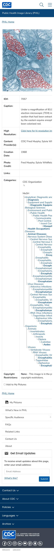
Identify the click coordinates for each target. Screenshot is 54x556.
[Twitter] (9, 543)
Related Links (12, 431)
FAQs (8, 424)
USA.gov (16, 550)
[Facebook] (4, 543)
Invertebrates (37, 331)
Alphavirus (44, 363)
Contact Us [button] (9, 490)
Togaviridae (42, 360)
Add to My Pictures (16, 384)
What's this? (11, 478)
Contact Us (11, 438)
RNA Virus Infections (41, 313)
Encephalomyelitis (42, 276)
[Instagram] (14, 543)
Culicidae (46, 341)
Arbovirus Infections (41, 286)
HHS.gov (6, 550)
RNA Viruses (40, 352)
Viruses (32, 347)
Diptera (42, 339)
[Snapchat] (35, 543)
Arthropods (39, 334)
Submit (44, 478)
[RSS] (40, 543)
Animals (32, 328)
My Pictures (15, 402)
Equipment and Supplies (41, 202)
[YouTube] (25, 543)
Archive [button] (7, 523)
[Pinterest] (30, 543)
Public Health (37, 213)
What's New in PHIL (16, 410)
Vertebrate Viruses (40, 349)
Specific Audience (14, 417)
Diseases (30, 231)
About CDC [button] (9, 498)
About (8, 446)
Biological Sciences (35, 207)
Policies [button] (7, 507)
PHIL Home (8, 21)
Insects (39, 336)
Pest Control (44, 220)
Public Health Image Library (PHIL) (20, 13)
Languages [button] (9, 515)
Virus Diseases (36, 284)
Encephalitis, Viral (39, 305)
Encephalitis (44, 247)
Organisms (31, 326)
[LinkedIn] (20, 543)
